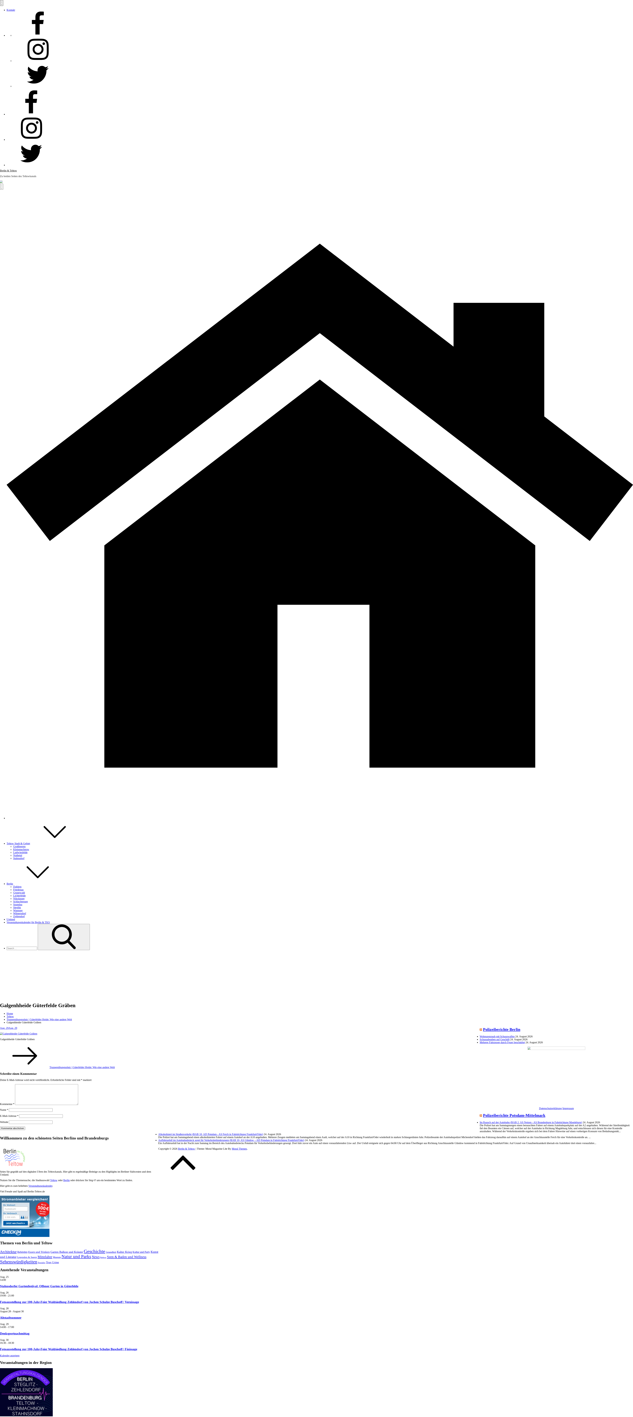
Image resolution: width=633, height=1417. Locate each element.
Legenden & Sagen (27, 1257)
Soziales (41, 1262)
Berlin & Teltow (8, 170)
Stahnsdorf (18, 858)
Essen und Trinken (39, 1252)
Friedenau (18, 889)
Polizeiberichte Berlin (501, 1029)
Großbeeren (19, 846)
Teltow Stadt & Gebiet (18, 843)
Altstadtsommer (10, 1317)
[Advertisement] (316, 976)
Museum (57, 1257)
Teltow (53, 1180)
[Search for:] (22, 948)
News (96, 1257)
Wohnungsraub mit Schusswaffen (497, 1036)
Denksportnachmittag (15, 1333)
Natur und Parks (76, 1256)
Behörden (22, 1252)
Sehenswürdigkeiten (18, 1261)
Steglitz (17, 907)
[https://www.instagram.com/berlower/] (38, 60)
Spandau (17, 904)
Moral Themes (239, 1148)
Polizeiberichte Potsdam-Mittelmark (514, 1115)
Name (4, 1109)
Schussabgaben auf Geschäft (495, 1039)
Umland (11, 919)
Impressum (568, 1108)
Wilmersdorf (19, 913)
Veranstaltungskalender (40, 1185)
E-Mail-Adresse (9, 1116)
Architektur (8, 1252)
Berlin (10, 883)
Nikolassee (19, 898)
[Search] (64, 937)
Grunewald (19, 892)
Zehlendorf (19, 916)
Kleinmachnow (21, 849)
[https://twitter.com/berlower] (38, 86)
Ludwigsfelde (20, 852)
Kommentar (7, 1104)
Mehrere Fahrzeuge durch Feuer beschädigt (502, 1042)
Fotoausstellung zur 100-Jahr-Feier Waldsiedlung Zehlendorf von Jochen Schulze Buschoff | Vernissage (69, 1302)
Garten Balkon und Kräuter (66, 1252)
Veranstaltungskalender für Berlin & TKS (28, 922)
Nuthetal (17, 855)
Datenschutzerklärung (550, 1108)
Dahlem (17, 886)
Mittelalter (45, 1257)
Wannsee (18, 910)
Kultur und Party (141, 1252)
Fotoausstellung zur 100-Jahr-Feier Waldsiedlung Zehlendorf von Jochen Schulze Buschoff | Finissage (68, 1349)
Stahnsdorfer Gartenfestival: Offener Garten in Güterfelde (39, 1286)
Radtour (103, 1257)
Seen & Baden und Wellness (126, 1257)
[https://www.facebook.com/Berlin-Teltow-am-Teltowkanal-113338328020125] (38, 35)
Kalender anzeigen (9, 1355)
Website (4, 1122)
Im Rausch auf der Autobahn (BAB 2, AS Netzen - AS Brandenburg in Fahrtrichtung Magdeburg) (531, 1122)
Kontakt (11, 10)
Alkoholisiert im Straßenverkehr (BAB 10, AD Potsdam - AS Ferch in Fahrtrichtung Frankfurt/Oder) (210, 1134)
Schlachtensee (20, 901)
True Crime (52, 1262)
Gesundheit (111, 1252)
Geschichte (94, 1251)
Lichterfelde (19, 895)
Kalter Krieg (124, 1252)
